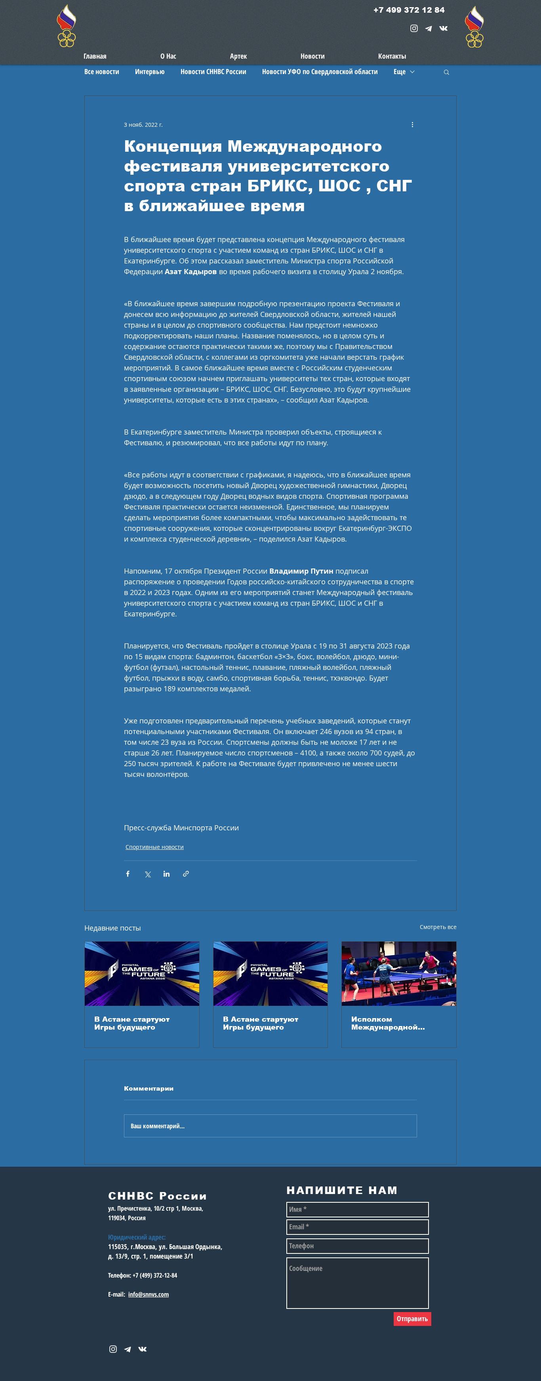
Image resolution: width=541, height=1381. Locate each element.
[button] (446, 72)
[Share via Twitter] (147, 873)
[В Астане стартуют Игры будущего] (142, 974)
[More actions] (412, 124)
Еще (400, 71)
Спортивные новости (155, 847)
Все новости (101, 71)
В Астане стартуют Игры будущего (132, 1023)
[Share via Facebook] (127, 873)
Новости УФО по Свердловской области (320, 71)
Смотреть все (438, 927)
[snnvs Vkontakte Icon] (443, 28)
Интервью (150, 71)
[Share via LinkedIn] (166, 873)
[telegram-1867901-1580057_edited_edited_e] (429, 28)
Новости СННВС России (213, 71)
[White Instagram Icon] (414, 28)
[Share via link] (186, 873)
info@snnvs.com (148, 1294)
